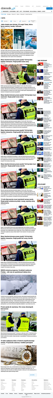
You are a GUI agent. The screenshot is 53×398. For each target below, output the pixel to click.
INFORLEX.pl (28, 6)
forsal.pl (21, 6)
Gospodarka (14, 384)
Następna (32, 374)
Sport (13, 386)
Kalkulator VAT (46, 385)
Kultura (22, 390)
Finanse (33, 383)
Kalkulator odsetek (47, 386)
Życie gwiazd (23, 386)
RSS (26, 394)
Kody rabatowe (23, 383)
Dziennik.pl (14, 380)
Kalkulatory (46, 380)
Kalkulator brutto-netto (47, 388)
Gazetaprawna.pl (3, 383)
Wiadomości (14, 385)
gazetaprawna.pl (45, 6)
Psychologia (34, 388)
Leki (32, 384)
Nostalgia (9, 14)
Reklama (11, 393)
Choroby (33, 386)
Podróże (13, 389)
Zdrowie (13, 388)
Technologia (14, 383)
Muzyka (22, 389)
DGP (33, 6)
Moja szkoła (23, 385)
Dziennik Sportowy (28, 14)
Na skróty (3, 380)
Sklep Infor (2, 389)
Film (22, 388)
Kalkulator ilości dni (47, 383)
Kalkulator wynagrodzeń (48, 389)
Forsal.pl (2, 385)
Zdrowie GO (13, 14)
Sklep (51, 6)
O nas (7, 393)
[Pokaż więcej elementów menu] (51, 11)
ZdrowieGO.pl (38, 6)
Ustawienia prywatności (45, 393)
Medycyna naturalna (35, 385)
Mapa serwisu (37, 393)
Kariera (15, 393)
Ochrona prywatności (28, 393)
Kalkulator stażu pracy (47, 384)
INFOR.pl (16, 6)
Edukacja (22, 384)
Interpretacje (3, 388)
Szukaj (50, 8)
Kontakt (2, 393)
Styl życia (33, 389)
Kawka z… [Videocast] (20, 14)
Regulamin (21, 393)
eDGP (2, 384)
